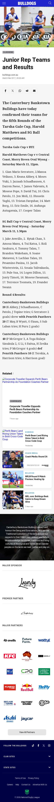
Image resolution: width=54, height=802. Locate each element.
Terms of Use (20, 778)
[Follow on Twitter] (44, 745)
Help (17, 784)
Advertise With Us (40, 784)
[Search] (50, 3)
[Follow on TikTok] (33, 745)
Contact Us (25, 784)
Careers (10, 784)
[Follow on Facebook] (38, 745)
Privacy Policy (33, 778)
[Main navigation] (4, 3)
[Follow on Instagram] (49, 745)
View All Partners (27, 732)
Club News (8, 52)
